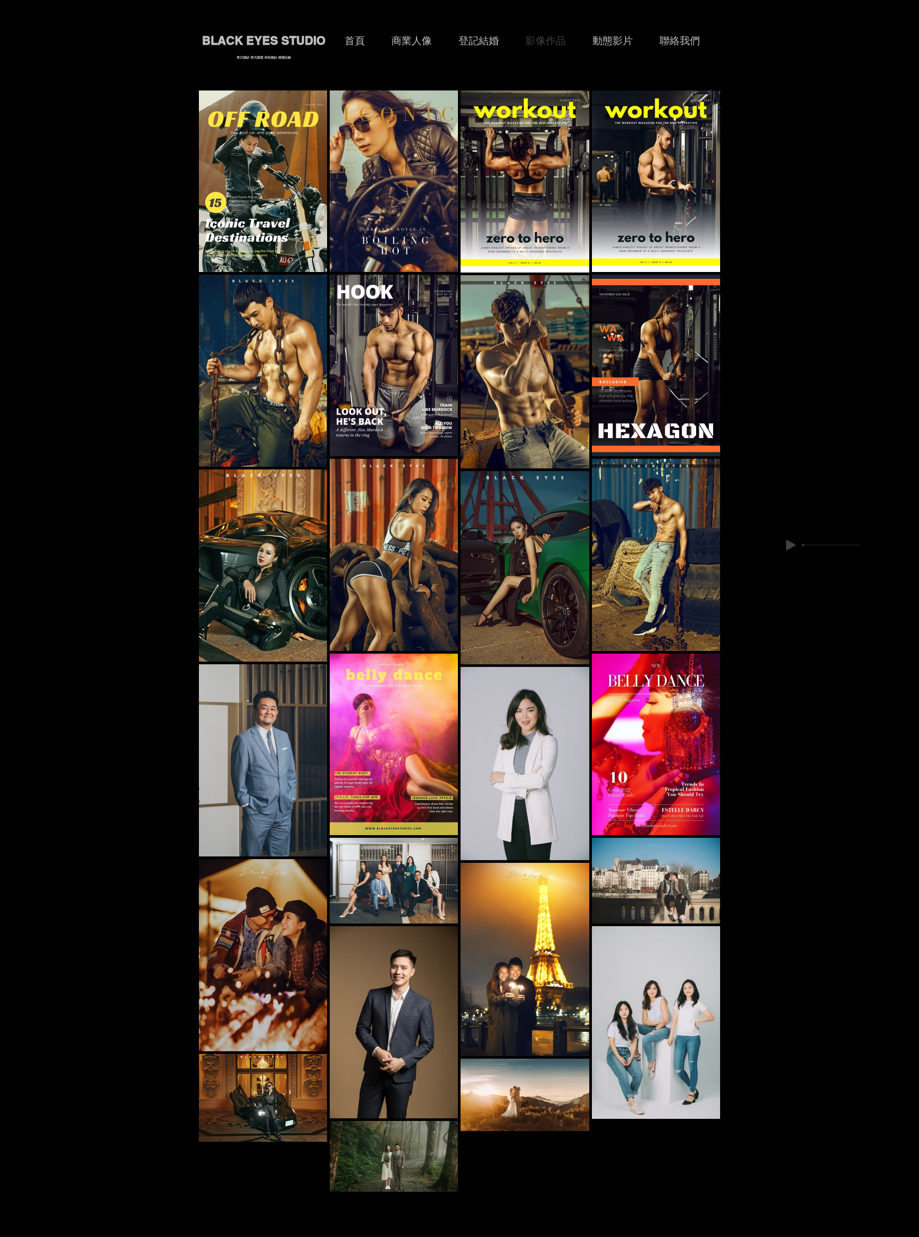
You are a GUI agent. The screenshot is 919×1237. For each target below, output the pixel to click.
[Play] (791, 545)
